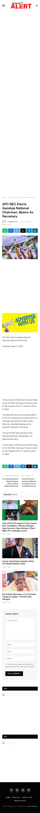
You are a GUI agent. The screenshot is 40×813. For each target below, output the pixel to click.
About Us (16, 797)
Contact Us (27, 797)
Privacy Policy (20, 800)
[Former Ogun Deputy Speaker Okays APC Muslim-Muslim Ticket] (20, 548)
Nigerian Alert (13, 221)
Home (4, 197)
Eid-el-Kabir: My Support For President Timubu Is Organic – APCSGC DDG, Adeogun (19, 596)
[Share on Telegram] (29, 230)
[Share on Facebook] (11, 230)
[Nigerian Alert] (21, 5)
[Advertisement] (20, 104)
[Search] (36, 5)
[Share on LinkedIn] (35, 230)
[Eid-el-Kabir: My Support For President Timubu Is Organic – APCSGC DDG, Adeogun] (20, 581)
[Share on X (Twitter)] (17, 230)
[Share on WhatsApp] (5, 230)
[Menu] (3, 5)
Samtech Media (32, 806)
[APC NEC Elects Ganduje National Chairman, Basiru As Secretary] (20, 247)
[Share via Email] (23, 230)
